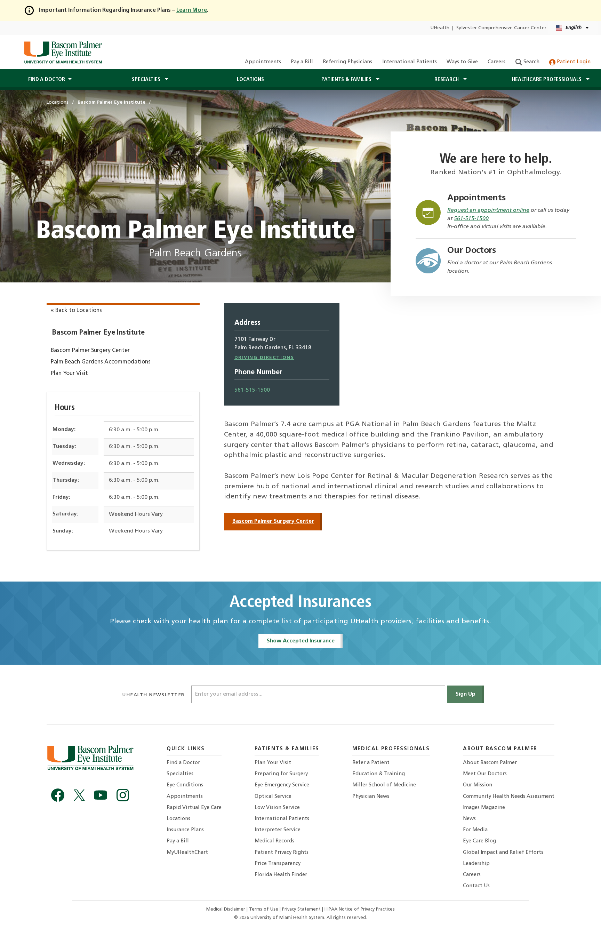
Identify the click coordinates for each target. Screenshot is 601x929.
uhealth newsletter (154, 695)
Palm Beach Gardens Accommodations (101, 362)
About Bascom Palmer (490, 763)
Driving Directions (264, 357)
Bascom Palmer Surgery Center (90, 350)
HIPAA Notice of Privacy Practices (359, 909)
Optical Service (273, 796)
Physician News (370, 796)
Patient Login (573, 62)
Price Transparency (277, 863)
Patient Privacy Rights (281, 852)
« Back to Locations (76, 310)
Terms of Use (264, 909)
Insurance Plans (185, 830)
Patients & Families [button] (347, 79)
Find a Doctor (183, 763)
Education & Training (378, 774)
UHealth (439, 28)
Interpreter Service (277, 830)
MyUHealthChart (187, 852)
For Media (475, 830)
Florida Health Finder (281, 875)
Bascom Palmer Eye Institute (98, 332)
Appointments (263, 62)
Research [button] (447, 79)
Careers (496, 62)
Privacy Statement (302, 909)
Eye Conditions (185, 785)
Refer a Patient (371, 763)
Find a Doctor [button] (46, 79)
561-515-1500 (471, 219)
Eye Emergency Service (282, 785)
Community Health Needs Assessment (508, 796)
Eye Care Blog (479, 841)
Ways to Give (462, 62)
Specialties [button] (147, 79)
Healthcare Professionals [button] (547, 79)
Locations (250, 79)
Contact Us (476, 886)
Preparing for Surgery (281, 774)
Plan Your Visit (69, 373)
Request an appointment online (488, 210)
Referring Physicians (347, 62)
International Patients (409, 62)
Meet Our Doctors (485, 774)
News (469, 819)
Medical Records (274, 841)
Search (530, 62)
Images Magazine (484, 807)
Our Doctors (471, 250)
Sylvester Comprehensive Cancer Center (501, 28)
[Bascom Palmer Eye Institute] (63, 52)
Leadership (476, 863)
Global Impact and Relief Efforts (503, 852)
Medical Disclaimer (226, 909)
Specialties (180, 774)
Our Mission (477, 785)
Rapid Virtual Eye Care (194, 807)
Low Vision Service (277, 807)
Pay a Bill (302, 62)
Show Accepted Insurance (301, 641)
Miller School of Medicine (384, 785)
